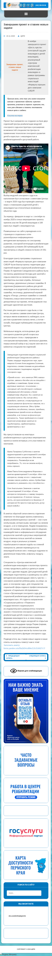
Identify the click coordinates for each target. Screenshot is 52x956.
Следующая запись (37, 656)
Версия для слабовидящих (29, 671)
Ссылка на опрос (15, 116)
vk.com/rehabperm (16, 916)
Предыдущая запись (12, 657)
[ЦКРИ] (26, 5)
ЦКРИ (22, 36)
